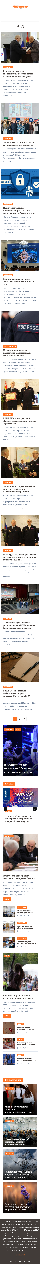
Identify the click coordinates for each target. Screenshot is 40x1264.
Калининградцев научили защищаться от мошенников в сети (18, 282)
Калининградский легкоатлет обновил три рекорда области (27, 1060)
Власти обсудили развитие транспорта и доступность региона (26, 944)
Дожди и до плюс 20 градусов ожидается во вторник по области (17, 1207)
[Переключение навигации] (4, 7)
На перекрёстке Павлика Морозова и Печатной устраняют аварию (18, 1174)
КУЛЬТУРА (7, 619)
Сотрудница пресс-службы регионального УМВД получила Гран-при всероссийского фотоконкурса (19, 626)
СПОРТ (7, 956)
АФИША (16, 811)
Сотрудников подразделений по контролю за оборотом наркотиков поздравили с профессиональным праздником (19, 490)
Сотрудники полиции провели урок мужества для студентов (18, 143)
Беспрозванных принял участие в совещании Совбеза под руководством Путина (19, 878)
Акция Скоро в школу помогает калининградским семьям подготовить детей (19, 1110)
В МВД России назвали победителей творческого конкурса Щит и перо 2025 (16, 693)
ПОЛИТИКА (9, 836)
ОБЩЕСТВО (8, 67)
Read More (7, 899)
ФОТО (34, 729)
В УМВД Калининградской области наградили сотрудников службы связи (19, 421)
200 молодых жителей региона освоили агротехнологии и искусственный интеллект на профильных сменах (19, 1144)
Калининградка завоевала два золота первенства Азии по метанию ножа (25, 1030)
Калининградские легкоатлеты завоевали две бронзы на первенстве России (26, 1046)
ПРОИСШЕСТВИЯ (10, 346)
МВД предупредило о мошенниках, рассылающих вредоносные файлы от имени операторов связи (18, 211)
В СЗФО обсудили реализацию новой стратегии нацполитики (27, 912)
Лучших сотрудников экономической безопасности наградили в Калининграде (18, 74)
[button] (35, 750)
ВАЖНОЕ (15, 729)
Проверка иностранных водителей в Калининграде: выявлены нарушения (17, 353)
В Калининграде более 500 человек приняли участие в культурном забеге (18, 998)
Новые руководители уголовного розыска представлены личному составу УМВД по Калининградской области (19, 558)
